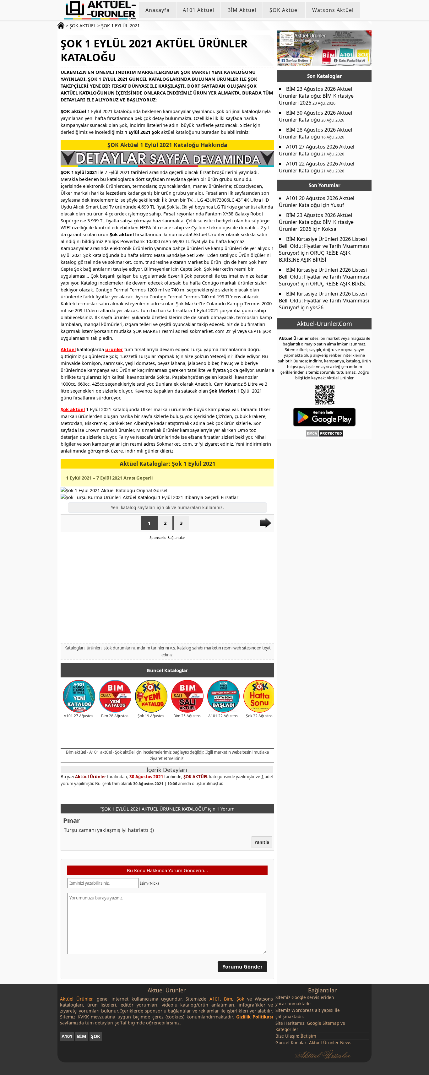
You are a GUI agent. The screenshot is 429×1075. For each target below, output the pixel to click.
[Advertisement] (167, 591)
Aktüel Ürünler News (330, 1042)
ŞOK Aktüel (284, 10)
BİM (81, 1036)
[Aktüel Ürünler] (100, 10)
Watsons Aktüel (333, 10)
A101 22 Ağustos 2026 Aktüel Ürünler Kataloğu (316, 167)
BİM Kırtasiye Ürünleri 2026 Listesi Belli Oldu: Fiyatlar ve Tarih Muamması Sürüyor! (324, 246)
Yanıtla (261, 842)
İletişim (308, 1036)
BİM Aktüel (241, 10)
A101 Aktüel (198, 10)
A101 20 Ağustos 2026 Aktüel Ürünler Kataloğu (316, 202)
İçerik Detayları (166, 769)
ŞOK (95, 1036)
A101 (67, 1036)
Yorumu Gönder (242, 966)
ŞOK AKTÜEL (82, 26)
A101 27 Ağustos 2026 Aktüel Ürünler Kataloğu (316, 150)
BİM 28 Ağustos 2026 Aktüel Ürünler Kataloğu (315, 133)
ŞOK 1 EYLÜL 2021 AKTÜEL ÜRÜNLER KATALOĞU (154, 50)
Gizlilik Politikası (254, 1017)
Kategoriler (286, 1029)
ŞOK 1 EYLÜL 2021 (120, 26)
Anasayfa (157, 10)
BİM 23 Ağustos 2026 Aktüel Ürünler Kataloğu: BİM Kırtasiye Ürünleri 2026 (316, 95)
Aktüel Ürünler (90, 776)
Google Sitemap (323, 1023)
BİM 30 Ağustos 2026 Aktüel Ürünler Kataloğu (315, 116)
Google (298, 997)
